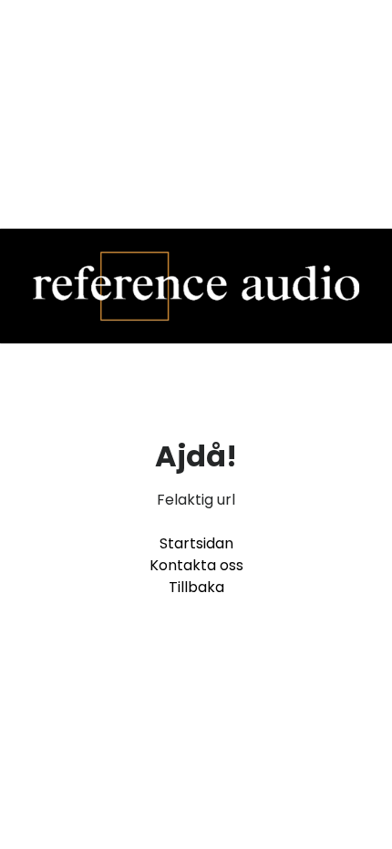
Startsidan (196, 543)
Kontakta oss (196, 565)
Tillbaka (196, 587)
